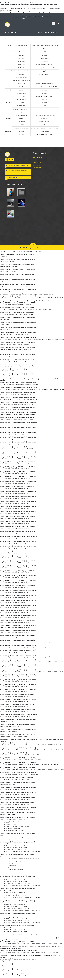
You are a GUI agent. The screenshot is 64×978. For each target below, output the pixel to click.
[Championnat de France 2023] (10, 192)
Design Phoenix (37, 162)
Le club (45, 32)
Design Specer (37, 165)
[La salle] (10, 203)
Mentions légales (37, 157)
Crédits (35, 160)
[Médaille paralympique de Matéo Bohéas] (21, 192)
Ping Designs (40, 248)
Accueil (38, 32)
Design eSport (37, 167)
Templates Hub (24, 248)
